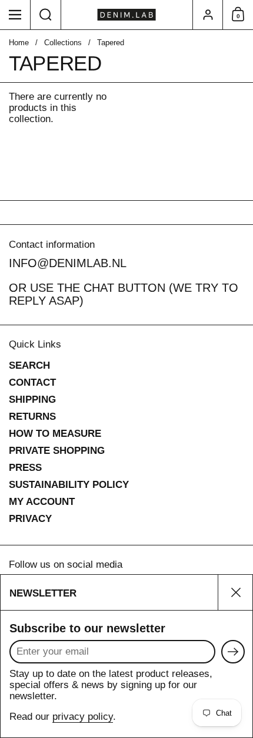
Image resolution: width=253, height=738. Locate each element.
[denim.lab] (127, 15)
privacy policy (82, 716)
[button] (46, 14)
